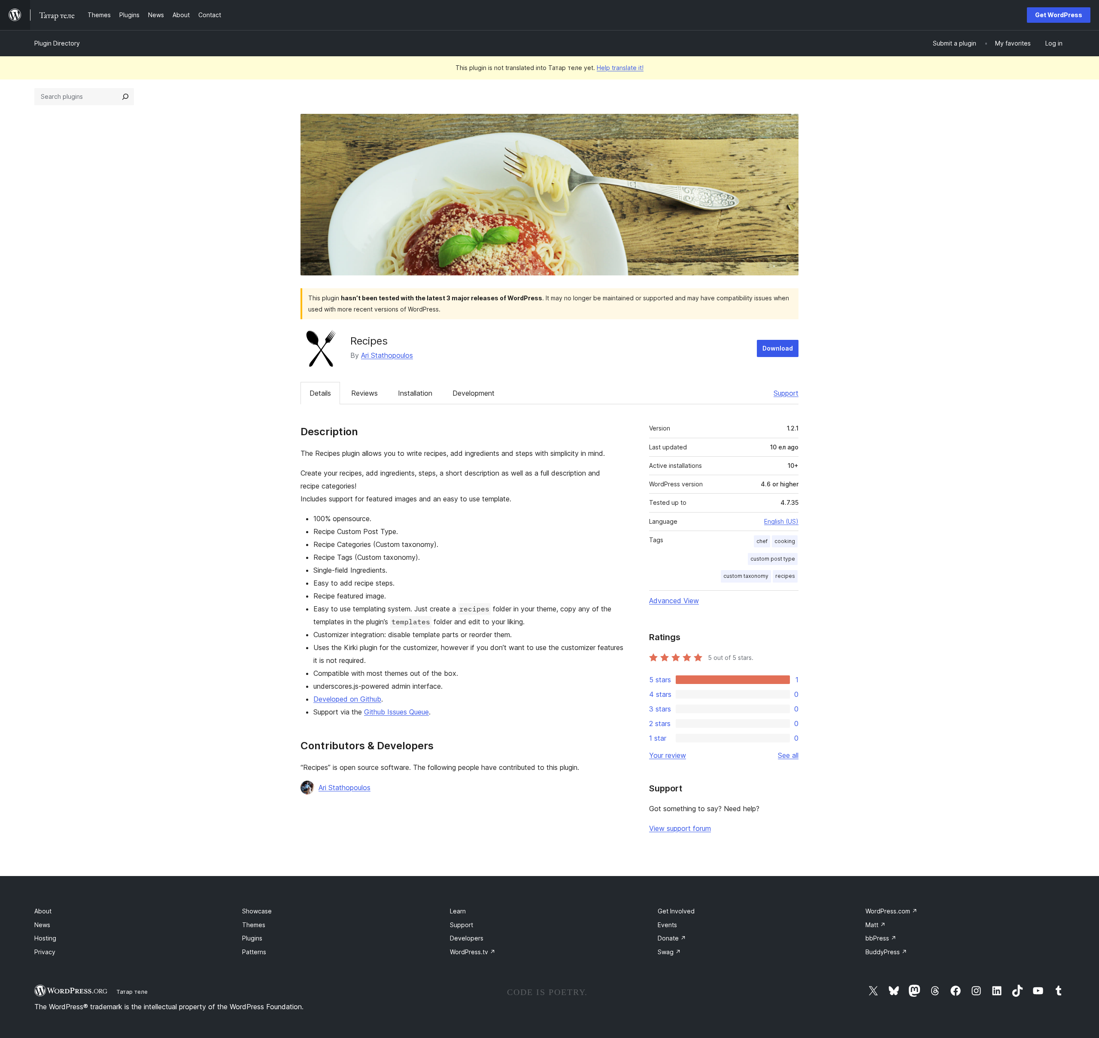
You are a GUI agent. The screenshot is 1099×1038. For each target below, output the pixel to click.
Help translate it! (620, 67)
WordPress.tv (472, 952)
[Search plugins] (125, 96)
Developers (466, 938)
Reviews (364, 393)
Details (320, 393)
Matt (875, 924)
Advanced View (674, 600)
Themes (253, 924)
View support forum (680, 828)
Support (786, 393)
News (42, 924)
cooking (784, 541)
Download (777, 348)
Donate (672, 938)
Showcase (257, 911)
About (43, 911)
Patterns (254, 952)
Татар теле (132, 991)
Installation (415, 393)
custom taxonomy (745, 576)
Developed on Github (347, 699)
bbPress (880, 938)
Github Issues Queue (396, 712)
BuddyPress (886, 952)
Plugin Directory (57, 43)
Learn (458, 911)
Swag (669, 952)
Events (667, 924)
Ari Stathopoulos (387, 355)
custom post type (772, 559)
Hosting (45, 938)
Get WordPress (1058, 14)
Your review (667, 755)
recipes (785, 576)
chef (762, 541)
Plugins (252, 938)
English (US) (781, 521)
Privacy (44, 952)
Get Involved (676, 911)
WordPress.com (891, 911)
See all (788, 755)
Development (473, 393)
